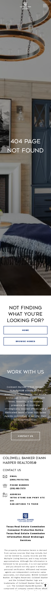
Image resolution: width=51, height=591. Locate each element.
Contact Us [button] (25, 436)
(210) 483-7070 (18, 488)
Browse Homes (25, 341)
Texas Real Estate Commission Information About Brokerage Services (25, 537)
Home (25, 330)
